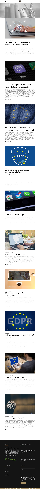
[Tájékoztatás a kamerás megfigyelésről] (20, 279)
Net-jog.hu (6, 468)
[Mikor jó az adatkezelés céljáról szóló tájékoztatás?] (20, 321)
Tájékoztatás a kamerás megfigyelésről (14, 294)
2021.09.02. (11, 252)
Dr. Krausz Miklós (7, 40)
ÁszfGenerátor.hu (7, 475)
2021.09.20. (11, 212)
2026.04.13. (22, 456)
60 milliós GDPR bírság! (14, 418)
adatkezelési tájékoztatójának (27, 479)
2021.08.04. (11, 333)
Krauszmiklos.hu (7, 474)
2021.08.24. (11, 291)
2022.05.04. (11, 168)
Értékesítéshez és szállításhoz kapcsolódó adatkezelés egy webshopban (17, 172)
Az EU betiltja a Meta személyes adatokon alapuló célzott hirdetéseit (19, 129)
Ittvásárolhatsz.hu (7, 471)
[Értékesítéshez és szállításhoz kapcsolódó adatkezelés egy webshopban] (20, 156)
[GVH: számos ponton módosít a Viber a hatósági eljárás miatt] (20, 71)
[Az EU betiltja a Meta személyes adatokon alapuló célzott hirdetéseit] (20, 114)
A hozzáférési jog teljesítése (16, 254)
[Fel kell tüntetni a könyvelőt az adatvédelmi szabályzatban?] (20, 28)
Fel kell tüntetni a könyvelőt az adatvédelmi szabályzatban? (17, 43)
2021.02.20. (11, 416)
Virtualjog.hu (6, 472)
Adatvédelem (18, 488)
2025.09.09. (11, 40)
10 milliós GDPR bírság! (14, 214)
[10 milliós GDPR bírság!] (20, 201)
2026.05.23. (22, 452)
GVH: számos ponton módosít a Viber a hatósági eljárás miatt (18, 86)
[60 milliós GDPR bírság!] (20, 404)
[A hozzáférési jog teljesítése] (20, 240)
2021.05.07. (11, 375)
